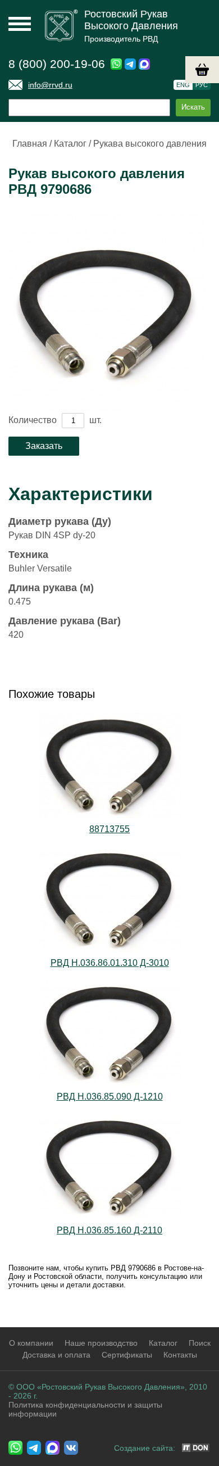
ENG (183, 84)
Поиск (200, 1342)
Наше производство (101, 1342)
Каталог (70, 143)
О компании (31, 1342)
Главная (29, 143)
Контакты (180, 1354)
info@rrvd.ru (50, 84)
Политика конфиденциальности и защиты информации (85, 1409)
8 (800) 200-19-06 (56, 63)
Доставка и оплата (56, 1354)
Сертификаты (127, 1354)
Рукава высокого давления (150, 143)
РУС (201, 84)
